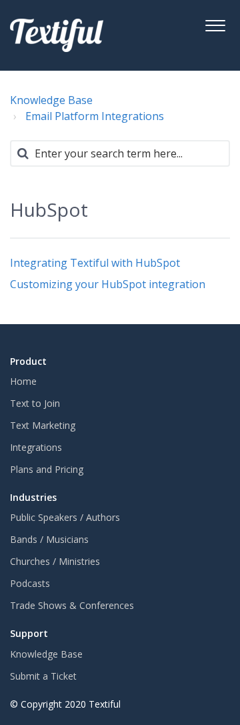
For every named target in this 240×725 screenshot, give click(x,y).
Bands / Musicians (49, 539)
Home (23, 381)
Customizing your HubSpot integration (107, 284)
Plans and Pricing (46, 469)
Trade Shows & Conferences (72, 605)
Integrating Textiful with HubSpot (95, 262)
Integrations (36, 447)
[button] (215, 23)
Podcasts (30, 583)
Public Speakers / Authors (65, 517)
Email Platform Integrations (94, 116)
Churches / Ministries (55, 561)
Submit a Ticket (43, 676)
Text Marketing (42, 425)
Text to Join (35, 403)
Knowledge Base (51, 100)
